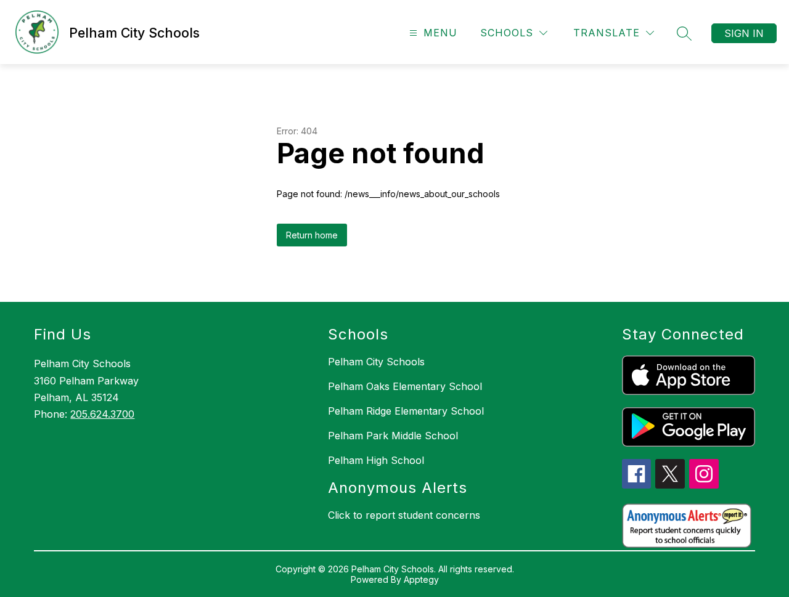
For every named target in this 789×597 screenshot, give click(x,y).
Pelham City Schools (376, 361)
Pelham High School (376, 460)
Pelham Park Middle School (393, 435)
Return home (312, 235)
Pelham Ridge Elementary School (406, 411)
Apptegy (421, 579)
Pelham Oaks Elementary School (405, 386)
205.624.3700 (102, 414)
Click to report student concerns (404, 515)
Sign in (744, 33)
